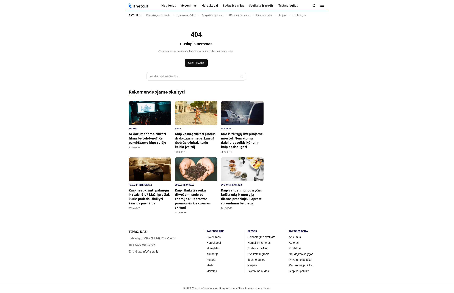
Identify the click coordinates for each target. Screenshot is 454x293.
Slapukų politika (299, 271)
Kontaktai (295, 248)
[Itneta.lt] (138, 5)
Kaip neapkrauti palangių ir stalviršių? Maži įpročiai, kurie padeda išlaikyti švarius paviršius (149, 196)
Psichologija (299, 15)
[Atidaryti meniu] (322, 5)
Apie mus (295, 237)
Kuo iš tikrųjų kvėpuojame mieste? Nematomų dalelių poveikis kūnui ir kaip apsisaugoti (242, 140)
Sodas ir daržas (233, 5)
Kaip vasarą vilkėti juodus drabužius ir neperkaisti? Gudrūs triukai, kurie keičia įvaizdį (195, 140)
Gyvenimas (189, 5)
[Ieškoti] (314, 5)
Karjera (282, 15)
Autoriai (294, 242)
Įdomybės (212, 248)
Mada (178, 129)
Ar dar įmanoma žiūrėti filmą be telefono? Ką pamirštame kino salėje (147, 138)
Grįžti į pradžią (196, 62)
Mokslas (226, 129)
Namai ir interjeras (140, 185)
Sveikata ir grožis (261, 5)
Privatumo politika (300, 259)
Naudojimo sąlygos (301, 254)
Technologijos (288, 5)
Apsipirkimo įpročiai (212, 15)
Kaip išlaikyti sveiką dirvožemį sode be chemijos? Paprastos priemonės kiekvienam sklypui (193, 199)
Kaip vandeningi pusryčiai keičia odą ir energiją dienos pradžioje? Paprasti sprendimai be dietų (241, 196)
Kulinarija (212, 254)
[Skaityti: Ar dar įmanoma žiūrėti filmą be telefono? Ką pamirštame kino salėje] (150, 113)
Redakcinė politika (300, 265)
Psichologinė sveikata (158, 15)
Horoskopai (210, 5)
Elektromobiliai (264, 15)
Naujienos (168, 5)
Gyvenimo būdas (185, 15)
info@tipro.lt (150, 251)
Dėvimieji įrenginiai (239, 15)
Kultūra (134, 129)
